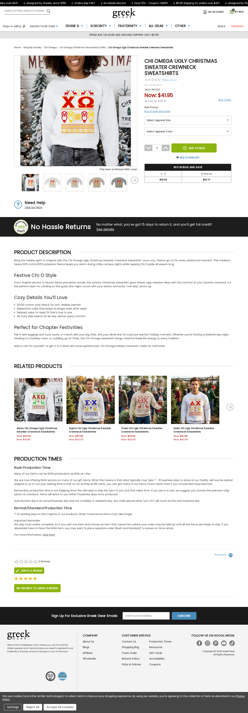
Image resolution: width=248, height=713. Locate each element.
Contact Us (129, 641)
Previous (17, 180)
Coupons (155, 664)
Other (180, 26)
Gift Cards (155, 653)
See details (105, 229)
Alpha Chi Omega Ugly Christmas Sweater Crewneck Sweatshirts (37, 430)
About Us (88, 641)
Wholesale (89, 658)
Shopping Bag (130, 647)
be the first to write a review (37, 588)
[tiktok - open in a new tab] (232, 643)
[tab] (29, 570)
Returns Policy (130, 658)
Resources (155, 647)
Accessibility (157, 658)
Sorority (98, 26)
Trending (237, 26)
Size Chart (224, 100)
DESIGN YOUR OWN (42, 26)
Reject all (32, 707)
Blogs (86, 647)
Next (134, 180)
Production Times (160, 641)
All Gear (156, 26)
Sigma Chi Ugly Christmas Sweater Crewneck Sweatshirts (90, 430)
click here (49, 535)
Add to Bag (197, 148)
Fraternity (127, 26)
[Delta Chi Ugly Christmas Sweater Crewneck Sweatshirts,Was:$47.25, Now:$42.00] (195, 400)
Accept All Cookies (59, 707)
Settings (13, 707)
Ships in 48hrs (12, 26)
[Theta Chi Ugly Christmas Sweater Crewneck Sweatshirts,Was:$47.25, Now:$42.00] (143, 400)
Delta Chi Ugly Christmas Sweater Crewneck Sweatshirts (194, 430)
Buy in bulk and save (157, 111)
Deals (221, 26)
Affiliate (88, 653)
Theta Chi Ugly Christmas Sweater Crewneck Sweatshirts (141, 430)
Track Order (129, 653)
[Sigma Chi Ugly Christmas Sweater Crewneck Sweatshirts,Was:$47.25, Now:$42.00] (90, 400)
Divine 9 (72, 26)
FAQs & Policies (131, 664)
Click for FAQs (33, 207)
